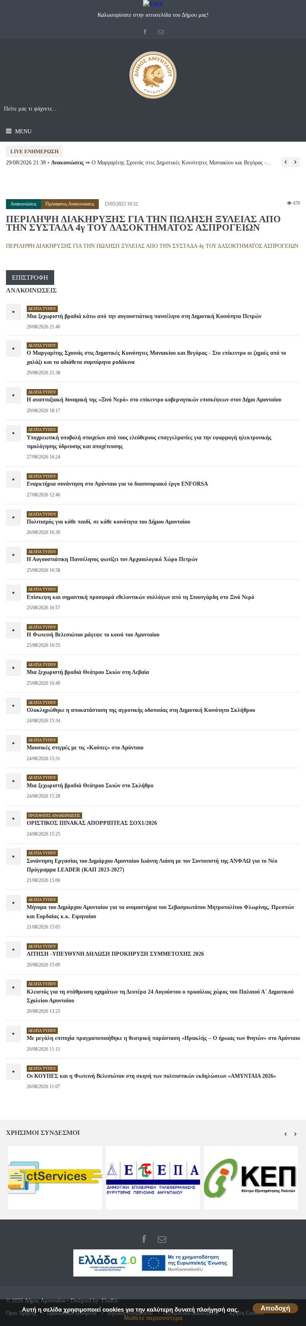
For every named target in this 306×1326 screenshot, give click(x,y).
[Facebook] (145, 32)
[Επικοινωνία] (161, 32)
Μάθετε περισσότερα (153, 1317)
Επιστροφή (30, 277)
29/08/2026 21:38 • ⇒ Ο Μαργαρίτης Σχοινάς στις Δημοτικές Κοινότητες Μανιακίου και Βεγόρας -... (138, 163)
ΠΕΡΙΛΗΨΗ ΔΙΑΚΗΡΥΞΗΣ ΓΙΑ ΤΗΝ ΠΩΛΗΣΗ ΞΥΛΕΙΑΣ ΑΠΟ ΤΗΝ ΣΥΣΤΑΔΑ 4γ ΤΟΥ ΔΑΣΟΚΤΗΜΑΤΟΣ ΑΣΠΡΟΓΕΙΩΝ (152, 246)
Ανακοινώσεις (23, 204)
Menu (22, 131)
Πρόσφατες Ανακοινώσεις (69, 204)
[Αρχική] (153, 78)
